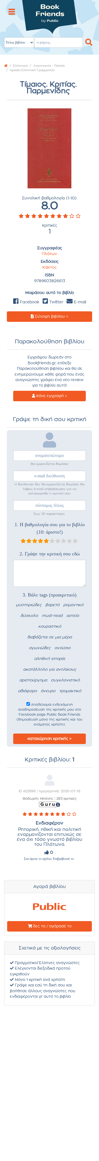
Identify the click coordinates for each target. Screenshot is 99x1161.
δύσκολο (29, 616)
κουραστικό (49, 626)
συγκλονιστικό (65, 680)
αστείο (72, 616)
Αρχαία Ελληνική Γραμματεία (32, 70)
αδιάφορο (27, 691)
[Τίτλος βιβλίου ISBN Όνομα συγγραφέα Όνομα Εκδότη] (49, 24)
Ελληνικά (20, 65)
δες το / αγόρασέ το (52, 926)
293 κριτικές (66, 798)
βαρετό (52, 605)
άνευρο (48, 691)
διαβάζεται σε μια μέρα (49, 637)
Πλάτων (49, 254)
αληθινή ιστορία (49, 659)
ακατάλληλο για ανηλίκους (49, 670)
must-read (52, 616)
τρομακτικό (70, 691)
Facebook (28, 302)
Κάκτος (49, 267)
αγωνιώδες (40, 648)
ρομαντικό (73, 605)
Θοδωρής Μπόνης (38, 798)
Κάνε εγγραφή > (51, 396)
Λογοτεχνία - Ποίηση (49, 65)
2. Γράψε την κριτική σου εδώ (50, 554)
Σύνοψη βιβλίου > (51, 317)
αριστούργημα (33, 680)
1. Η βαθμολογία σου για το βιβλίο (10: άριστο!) (50, 528)
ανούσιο (62, 648)
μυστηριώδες (29, 605)
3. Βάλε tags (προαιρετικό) (49, 595)
